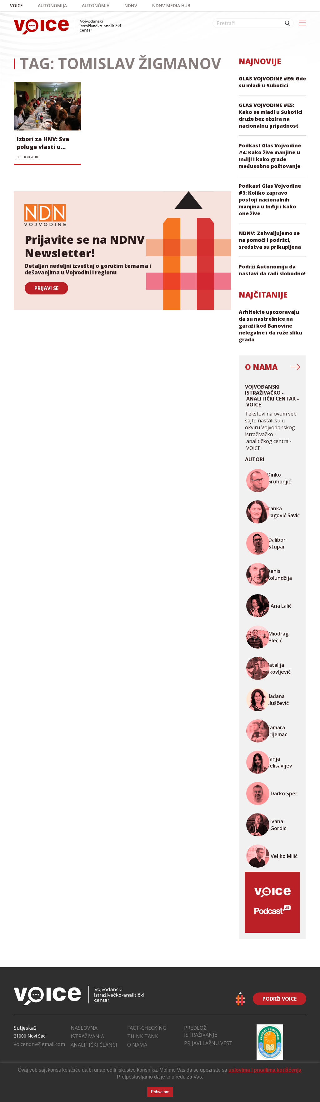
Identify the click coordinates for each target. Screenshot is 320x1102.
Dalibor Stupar (277, 543)
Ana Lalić (281, 605)
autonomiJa (52, 5)
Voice (16, 5)
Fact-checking (146, 1027)
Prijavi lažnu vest (208, 1043)
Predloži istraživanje (200, 1031)
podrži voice (279, 998)
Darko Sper (284, 793)
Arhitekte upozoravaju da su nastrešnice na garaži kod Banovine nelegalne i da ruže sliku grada (270, 326)
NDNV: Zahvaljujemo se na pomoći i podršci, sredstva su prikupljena (270, 240)
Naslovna (84, 1027)
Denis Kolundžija (279, 574)
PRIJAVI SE (46, 288)
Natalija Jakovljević (278, 668)
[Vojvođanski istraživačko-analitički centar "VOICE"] (67, 26)
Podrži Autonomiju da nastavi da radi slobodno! (272, 270)
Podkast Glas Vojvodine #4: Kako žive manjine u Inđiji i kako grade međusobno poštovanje (270, 156)
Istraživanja (87, 1036)
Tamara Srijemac (277, 731)
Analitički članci (94, 1044)
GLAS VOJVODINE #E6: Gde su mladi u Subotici (272, 82)
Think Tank (142, 1036)
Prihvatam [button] (160, 1091)
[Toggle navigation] (302, 23)
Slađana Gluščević (277, 700)
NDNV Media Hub (171, 5)
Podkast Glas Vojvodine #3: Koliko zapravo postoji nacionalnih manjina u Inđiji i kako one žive (270, 199)
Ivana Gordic (278, 825)
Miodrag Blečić (278, 637)
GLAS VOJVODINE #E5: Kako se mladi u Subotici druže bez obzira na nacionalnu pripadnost (270, 115)
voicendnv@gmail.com (39, 1044)
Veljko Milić (284, 856)
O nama (137, 1044)
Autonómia (95, 5)
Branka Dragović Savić (282, 512)
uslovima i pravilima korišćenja (264, 1070)
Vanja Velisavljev (279, 762)
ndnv (130, 5)
